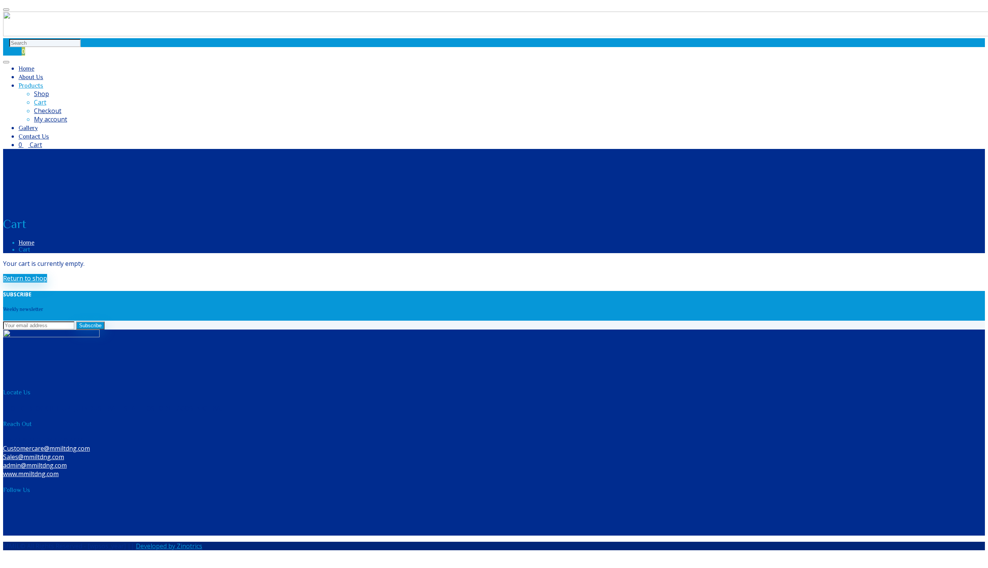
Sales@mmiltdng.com (33, 457)
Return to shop (25, 278)
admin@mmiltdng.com (35, 465)
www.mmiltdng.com (31, 474)
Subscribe (90, 325)
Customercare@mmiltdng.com (46, 448)
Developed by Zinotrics (169, 546)
